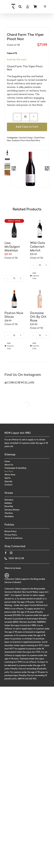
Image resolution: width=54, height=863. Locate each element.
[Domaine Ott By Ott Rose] (40, 299)
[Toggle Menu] (45, 7)
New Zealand (13, 141)
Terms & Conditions (13, 538)
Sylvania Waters (12, 510)
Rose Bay (8, 506)
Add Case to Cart (27, 126)
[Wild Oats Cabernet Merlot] (40, 228)
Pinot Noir (25, 141)
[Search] (20, 6)
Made (18, 568)
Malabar (8, 503)
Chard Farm (39, 138)
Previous (13, 168)
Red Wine (35, 141)
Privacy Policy (10, 535)
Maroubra (8, 500)
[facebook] (5, 553)
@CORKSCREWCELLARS (19, 383)
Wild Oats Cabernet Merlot (37, 247)
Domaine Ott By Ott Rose (38, 317)
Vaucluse (8, 513)
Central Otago (26, 138)
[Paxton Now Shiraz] (14, 299)
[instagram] (11, 553)
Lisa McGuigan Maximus (12, 247)
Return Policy (10, 532)
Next (47, 168)
